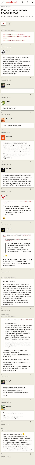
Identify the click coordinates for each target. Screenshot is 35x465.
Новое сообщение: (13, 16)
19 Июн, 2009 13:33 (6, 164)
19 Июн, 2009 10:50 (6, 97)
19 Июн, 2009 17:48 (6, 402)
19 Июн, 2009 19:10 (5, 424)
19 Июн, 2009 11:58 (5, 132)
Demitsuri (9, 136)
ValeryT (8, 84)
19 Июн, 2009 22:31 (26, 16)
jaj (6, 195)
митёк (15, 201)
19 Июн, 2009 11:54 (5, 115)
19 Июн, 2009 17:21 (5, 310)
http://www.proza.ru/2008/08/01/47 (14, 34)
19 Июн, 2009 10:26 (6, 80)
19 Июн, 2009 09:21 (6, 47)
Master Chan (9, 119)
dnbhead (8, 168)
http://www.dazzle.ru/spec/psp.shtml (14, 40)
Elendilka (8, 406)
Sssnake (8, 51)
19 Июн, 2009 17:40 (6, 377)
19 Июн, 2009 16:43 (6, 191)
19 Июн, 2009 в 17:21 (26, 319)
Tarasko (8, 101)
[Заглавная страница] (10, 1)
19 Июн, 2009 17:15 (5, 272)
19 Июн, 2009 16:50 (6, 225)
